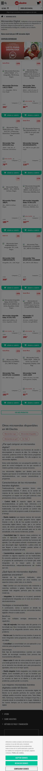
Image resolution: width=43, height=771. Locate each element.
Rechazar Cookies (21, 763)
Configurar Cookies (21, 768)
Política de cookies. (18, 753)
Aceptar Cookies (21, 757)
